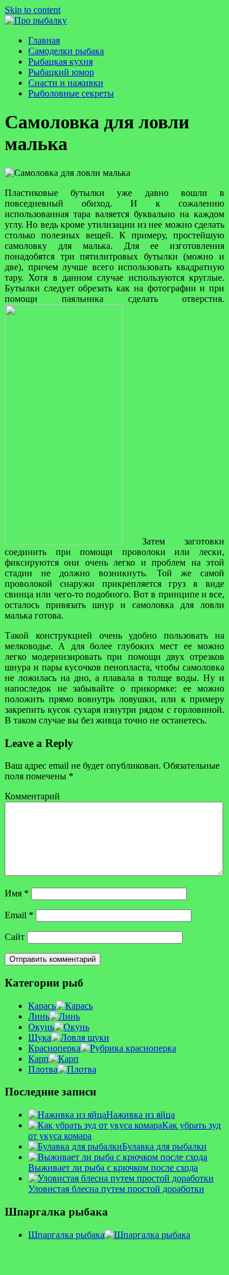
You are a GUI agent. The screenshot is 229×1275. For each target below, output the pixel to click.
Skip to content (32, 10)
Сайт (15, 937)
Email (19, 915)
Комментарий (32, 796)
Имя (17, 893)
